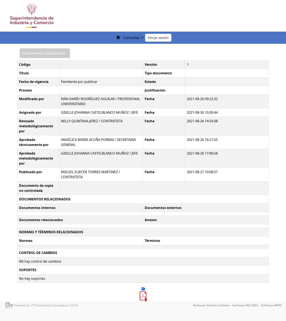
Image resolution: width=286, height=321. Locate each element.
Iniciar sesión (158, 37)
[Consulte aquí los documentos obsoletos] (143, 288)
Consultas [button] (131, 37)
